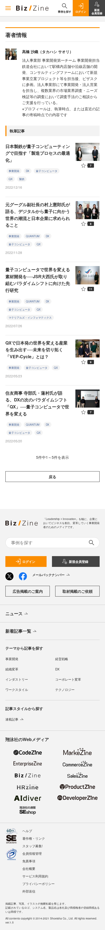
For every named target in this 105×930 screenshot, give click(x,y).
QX (11, 179)
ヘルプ (27, 830)
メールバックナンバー (48, 574)
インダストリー (16, 679)
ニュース (14, 613)
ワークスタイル (16, 689)
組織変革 (11, 669)
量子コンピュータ (46, 171)
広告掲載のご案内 (28, 591)
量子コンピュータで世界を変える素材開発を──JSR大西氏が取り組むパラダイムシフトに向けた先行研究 (37, 279)
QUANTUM (32, 236)
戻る (52, 476)
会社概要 (28, 868)
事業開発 (14, 171)
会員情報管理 (32, 853)
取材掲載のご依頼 (77, 591)
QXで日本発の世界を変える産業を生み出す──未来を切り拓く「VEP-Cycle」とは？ (36, 350)
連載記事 (11, 719)
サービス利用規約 (35, 876)
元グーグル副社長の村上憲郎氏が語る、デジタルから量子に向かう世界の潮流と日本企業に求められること (37, 214)
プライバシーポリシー (38, 883)
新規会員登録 (78, 561)
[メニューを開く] (8, 8)
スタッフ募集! (32, 845)
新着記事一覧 (18, 631)
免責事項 (28, 861)
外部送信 (28, 891)
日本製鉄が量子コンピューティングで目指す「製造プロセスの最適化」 (37, 153)
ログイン (28, 561)
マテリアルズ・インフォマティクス (30, 317)
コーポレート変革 (68, 679)
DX (27, 171)
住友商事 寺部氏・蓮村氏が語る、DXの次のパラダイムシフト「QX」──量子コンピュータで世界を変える (37, 403)
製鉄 (21, 179)
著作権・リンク (33, 838)
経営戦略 (61, 658)
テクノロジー (65, 689)
